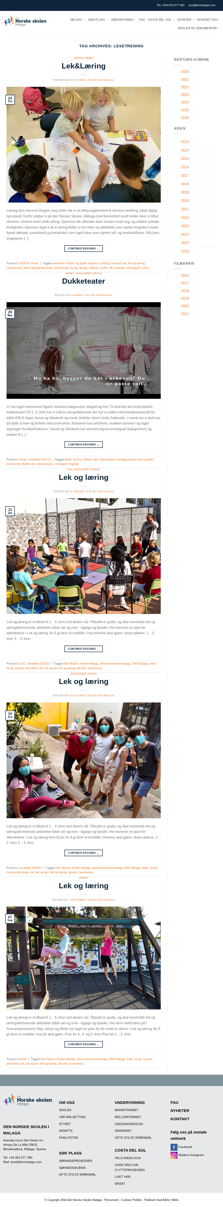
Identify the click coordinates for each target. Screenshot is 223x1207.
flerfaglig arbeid (126, 459)
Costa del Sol (159, 19)
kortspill (116, 263)
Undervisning (122, 19)
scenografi (61, 463)
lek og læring (136, 263)
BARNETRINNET (126, 1110)
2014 (185, 150)
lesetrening (61, 267)
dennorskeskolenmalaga (115, 663)
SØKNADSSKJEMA (72, 1167)
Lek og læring (83, 477)
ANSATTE (66, 1130)
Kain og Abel (145, 459)
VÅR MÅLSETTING (72, 1117)
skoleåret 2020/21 (87, 469)
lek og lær (51, 668)
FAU (142, 19)
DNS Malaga (106, 80)
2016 (185, 167)
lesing (73, 267)
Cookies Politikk (131, 1200)
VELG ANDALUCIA (128, 1158)
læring (83, 267)
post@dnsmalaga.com (202, 5)
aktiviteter (58, 263)
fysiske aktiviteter (26, 668)
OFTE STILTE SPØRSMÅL (77, 1174)
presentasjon (45, 463)
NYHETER (180, 1110)
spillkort (93, 267)
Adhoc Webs (170, 1200)
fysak (10, 668)
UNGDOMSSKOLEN (129, 1124)
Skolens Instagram (190, 1155)
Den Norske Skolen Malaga (81, 663)
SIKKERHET (123, 1130)
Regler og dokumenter (197, 28)
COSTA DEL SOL (130, 1150)
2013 (185, 142)
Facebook (184, 1147)
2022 (185, 87)
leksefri (81, 668)
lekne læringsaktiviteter (38, 267)
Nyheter (184, 19)
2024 (185, 102)
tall (111, 267)
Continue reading (83, 248)
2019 (185, 192)
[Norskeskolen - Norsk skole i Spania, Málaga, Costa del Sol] (25, 20)
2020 (185, 71)
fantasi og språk (76, 263)
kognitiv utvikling (99, 263)
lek (125, 263)
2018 (185, 184)
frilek (153, 663)
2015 (185, 158)
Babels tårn (91, 459)
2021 (70, 469)
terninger (119, 267)
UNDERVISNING (130, 1102)
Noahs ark (28, 463)
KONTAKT (180, 1119)
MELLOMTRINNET (128, 1117)
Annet (89, 58)
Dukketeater (83, 281)
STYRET (65, 1124)
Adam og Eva (73, 459)
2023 (185, 95)
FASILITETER (68, 1137)
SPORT (120, 1183)
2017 (185, 175)
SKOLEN (65, 1110)
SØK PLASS (70, 1153)
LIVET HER (122, 1176)
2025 (185, 110)
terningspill (133, 267)
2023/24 (78, 58)
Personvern (111, 1200)
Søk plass (96, 19)
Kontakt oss (207, 19)
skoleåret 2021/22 (89, 273)
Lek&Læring (84, 65)
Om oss (76, 19)
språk (103, 267)
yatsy (145, 267)
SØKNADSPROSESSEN (75, 1161)
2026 (185, 118)
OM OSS (67, 1102)
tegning (73, 463)
